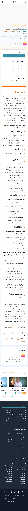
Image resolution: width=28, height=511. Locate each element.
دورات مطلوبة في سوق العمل (21, 433)
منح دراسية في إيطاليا (10, 473)
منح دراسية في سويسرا (9, 463)
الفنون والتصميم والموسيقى (21, 437)
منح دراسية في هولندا (23, 483)
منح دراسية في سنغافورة (9, 469)
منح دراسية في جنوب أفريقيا (8, 477)
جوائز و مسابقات (14, 327)
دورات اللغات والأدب (23, 435)
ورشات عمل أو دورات (9, 410)
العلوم (12, 443)
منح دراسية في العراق (10, 479)
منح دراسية (24, 420)
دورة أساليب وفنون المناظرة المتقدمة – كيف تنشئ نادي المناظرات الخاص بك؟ (18, 389)
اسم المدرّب (25, 40)
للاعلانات (14, 495)
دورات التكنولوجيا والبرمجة (22, 441)
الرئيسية (22, 495)
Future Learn (18, 43)
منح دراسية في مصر (23, 475)
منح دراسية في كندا (23, 473)
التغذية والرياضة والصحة (22, 450)
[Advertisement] (14, 507)
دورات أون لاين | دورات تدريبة (20, 429)
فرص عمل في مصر (14, 333)
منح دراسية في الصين (23, 481)
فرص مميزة (23, 406)
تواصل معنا (21, 498)
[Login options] (2, 2)
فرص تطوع (11, 414)
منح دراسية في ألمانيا (23, 477)
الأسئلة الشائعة (13, 498)
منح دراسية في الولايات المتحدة (21, 463)
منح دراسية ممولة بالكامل (22, 416)
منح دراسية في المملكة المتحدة (21, 467)
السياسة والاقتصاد (10, 445)
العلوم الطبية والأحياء (9, 435)
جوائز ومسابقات (23, 422)
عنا (18, 495)
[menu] (25, 2)
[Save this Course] (15, 393)
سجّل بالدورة (14, 55)
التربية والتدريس (23, 448)
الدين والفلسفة (10, 450)
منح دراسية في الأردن (23, 465)
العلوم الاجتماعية (10, 448)
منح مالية (24, 418)
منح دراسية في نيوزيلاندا (9, 481)
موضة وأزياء (11, 437)
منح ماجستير (24, 410)
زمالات (12, 416)
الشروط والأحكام (7, 495)
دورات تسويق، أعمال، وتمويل (8, 433)
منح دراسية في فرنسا (10, 475)
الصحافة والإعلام (23, 452)
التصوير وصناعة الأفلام (22, 439)
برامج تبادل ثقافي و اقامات (9, 420)
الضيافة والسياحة (10, 441)
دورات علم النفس (23, 443)
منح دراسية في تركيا (23, 479)
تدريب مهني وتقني (10, 418)
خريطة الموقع (6, 498)
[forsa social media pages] (22, 492)
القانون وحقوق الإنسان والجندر (21, 445)
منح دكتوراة (24, 412)
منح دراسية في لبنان (10, 471)
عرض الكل (5, 372)
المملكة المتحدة (7, 120)
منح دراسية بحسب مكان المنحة (20, 458)
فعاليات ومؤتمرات (10, 412)
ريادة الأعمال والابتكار (10, 439)
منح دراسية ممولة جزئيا (22, 414)
